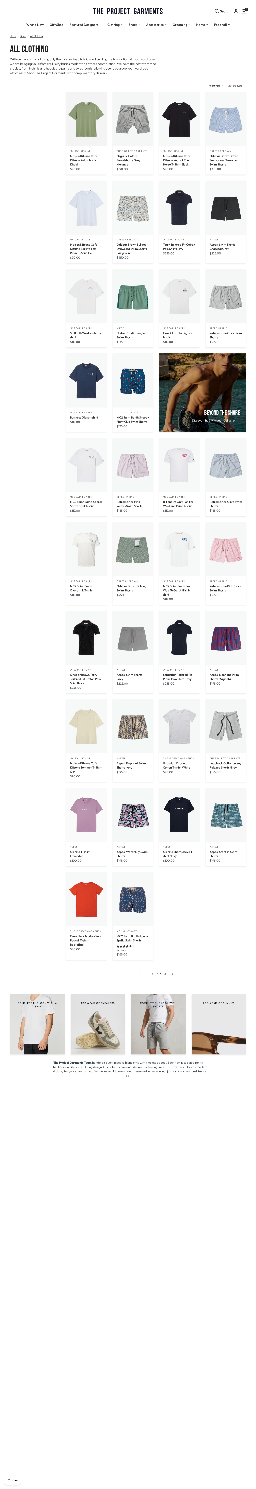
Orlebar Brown (220, 151)
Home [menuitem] (200, 24)
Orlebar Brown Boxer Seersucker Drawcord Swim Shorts (224, 160)
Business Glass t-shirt (84, 417)
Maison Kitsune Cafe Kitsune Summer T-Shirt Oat (86, 767)
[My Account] (236, 11)
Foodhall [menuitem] (220, 24)
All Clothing (36, 35)
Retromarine (218, 328)
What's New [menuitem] (35, 24)
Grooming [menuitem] (180, 24)
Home (13, 35)
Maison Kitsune (80, 151)
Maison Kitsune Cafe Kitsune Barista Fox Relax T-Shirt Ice (83, 249)
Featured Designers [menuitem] (84, 24)
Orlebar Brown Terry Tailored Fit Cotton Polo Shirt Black (85, 679)
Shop (23, 35)
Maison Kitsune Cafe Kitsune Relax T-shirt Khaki (84, 160)
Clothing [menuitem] (113, 24)
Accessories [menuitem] (155, 24)
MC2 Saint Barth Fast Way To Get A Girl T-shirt (177, 590)
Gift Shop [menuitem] (57, 24)
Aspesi (214, 239)
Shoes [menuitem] (133, 24)
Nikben (121, 328)
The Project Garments (132, 151)
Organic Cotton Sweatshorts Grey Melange (128, 160)
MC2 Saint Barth (81, 328)
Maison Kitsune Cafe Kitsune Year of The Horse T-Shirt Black (176, 160)
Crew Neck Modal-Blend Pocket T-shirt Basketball (86, 940)
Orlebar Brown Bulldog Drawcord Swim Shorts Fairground (132, 249)
